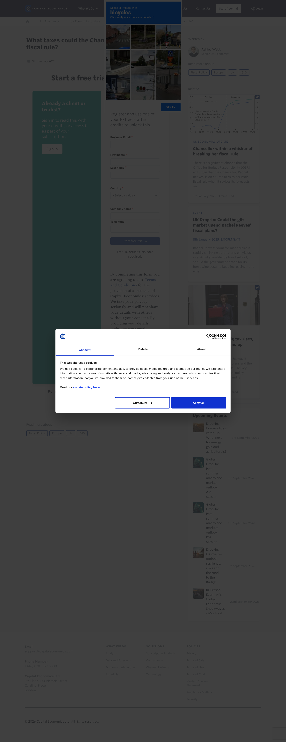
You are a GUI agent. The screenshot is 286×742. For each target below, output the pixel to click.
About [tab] (201, 349)
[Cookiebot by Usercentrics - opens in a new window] (209, 336)
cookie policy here (86, 387)
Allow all (198, 402)
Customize (140, 402)
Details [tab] (143, 349)
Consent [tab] (84, 349)
